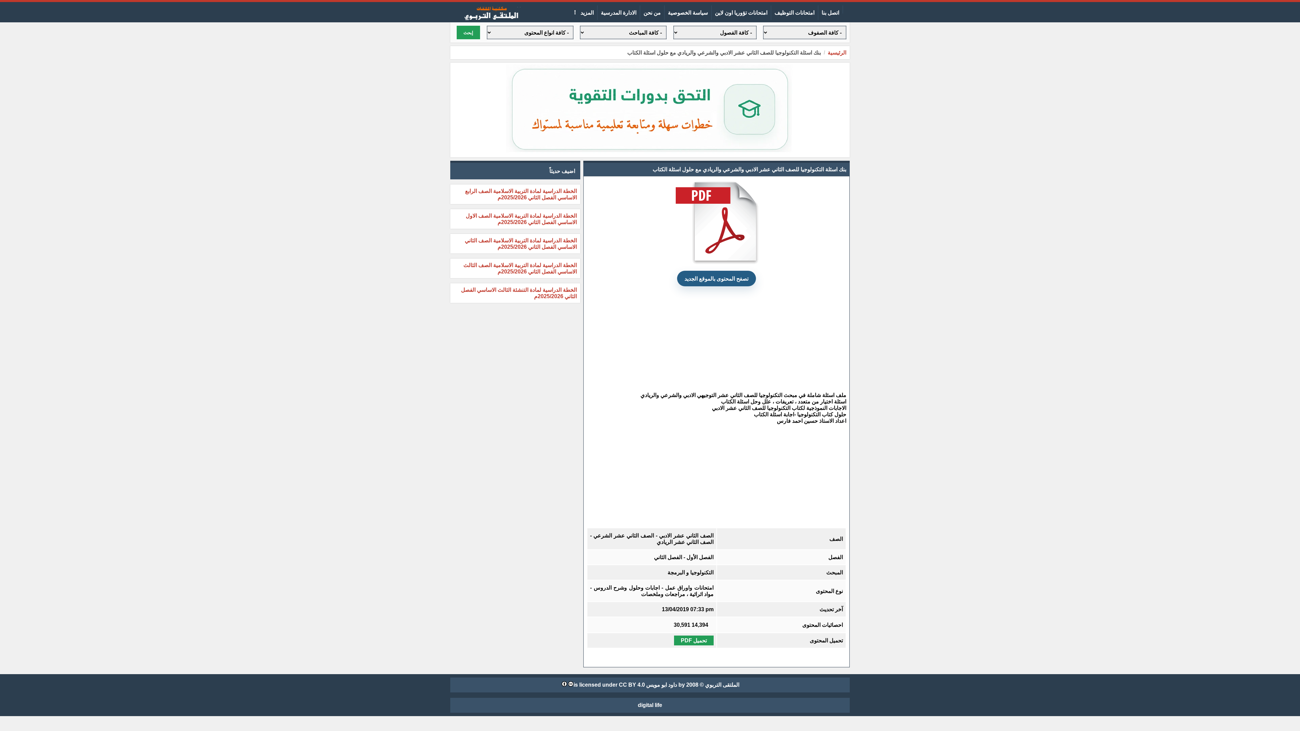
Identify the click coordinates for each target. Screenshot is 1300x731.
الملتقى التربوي (722, 685)
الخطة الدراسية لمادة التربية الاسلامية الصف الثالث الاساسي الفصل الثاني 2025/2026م (520, 268)
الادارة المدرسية (618, 13)
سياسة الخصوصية (688, 13)
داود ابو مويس (661, 685)
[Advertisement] (716, 339)
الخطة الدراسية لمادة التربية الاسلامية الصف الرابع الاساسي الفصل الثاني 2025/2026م (521, 194)
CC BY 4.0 (632, 685)
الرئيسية (837, 53)
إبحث (468, 32)
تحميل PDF (694, 640)
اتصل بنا (830, 13)
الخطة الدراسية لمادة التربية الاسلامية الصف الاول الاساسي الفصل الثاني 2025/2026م (521, 219)
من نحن (652, 13)
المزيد (586, 13)
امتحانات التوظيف (795, 13)
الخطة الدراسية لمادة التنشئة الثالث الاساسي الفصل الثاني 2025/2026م (519, 293)
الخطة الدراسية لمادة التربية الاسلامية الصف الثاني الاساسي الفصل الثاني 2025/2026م (521, 244)
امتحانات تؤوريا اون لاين (741, 13)
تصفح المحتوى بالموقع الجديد (717, 279)
